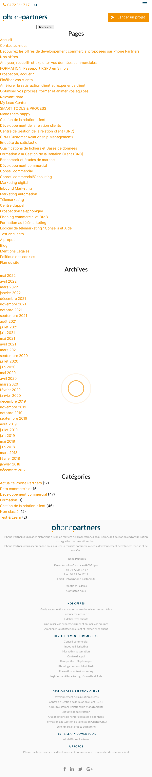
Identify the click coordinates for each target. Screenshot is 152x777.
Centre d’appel (12, 205)
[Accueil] (25, 19)
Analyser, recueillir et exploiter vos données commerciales (48, 62)
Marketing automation (18, 194)
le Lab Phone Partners (76, 739)
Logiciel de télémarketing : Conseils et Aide (36, 228)
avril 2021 (8, 344)
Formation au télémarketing (23, 223)
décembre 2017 (13, 470)
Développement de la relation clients (30, 125)
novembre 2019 (13, 407)
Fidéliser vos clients (16, 80)
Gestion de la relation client (23, 120)
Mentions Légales (14, 251)
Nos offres (9, 57)
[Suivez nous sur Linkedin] (72, 769)
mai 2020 (8, 373)
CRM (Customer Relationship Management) (36, 137)
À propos (7, 240)
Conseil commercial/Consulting (26, 177)
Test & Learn (10, 517)
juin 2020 (7, 367)
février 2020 (10, 390)
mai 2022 (8, 275)
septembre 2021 (13, 316)
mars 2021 (8, 350)
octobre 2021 (11, 310)
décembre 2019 (13, 401)
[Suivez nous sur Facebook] (64, 769)
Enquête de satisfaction (20, 142)
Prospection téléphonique (21, 211)
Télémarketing (12, 200)
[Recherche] (36, 5)
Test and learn (12, 234)
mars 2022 (9, 287)
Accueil (6, 40)
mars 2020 (9, 384)
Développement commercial (23, 165)
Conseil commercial (16, 171)
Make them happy (15, 114)
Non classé (9, 511)
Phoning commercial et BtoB (24, 217)
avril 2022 (8, 281)
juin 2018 (7, 447)
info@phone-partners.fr (80, 578)
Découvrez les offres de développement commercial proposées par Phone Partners (70, 51)
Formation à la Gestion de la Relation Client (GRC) (41, 154)
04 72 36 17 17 (18, 5)
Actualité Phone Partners (21, 483)
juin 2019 (7, 436)
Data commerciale (15, 489)
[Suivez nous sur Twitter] (80, 769)
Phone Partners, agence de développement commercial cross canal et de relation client (76, 752)
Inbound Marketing (16, 188)
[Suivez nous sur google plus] (89, 769)
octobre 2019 (11, 413)
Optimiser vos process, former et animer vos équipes (44, 91)
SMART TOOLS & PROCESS (23, 108)
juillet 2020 (9, 361)
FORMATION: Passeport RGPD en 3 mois (34, 68)
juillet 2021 (9, 327)
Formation (8, 500)
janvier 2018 (10, 464)
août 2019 (8, 424)
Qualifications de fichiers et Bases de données (38, 148)
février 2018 (10, 458)
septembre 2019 (13, 418)
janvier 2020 (10, 395)
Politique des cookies (17, 257)
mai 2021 (7, 338)
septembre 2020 (14, 356)
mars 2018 (8, 453)
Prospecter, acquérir (17, 74)
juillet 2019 (9, 430)
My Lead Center (13, 103)
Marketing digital (14, 182)
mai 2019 (7, 441)
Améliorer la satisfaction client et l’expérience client (43, 85)
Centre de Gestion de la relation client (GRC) (37, 131)
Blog (4, 245)
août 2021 (8, 321)
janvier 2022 (10, 293)
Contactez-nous (13, 45)
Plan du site (9, 262)
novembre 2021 (13, 304)
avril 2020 (8, 378)
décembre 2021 (13, 298)
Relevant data (11, 97)
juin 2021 (7, 333)
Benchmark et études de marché (27, 160)
